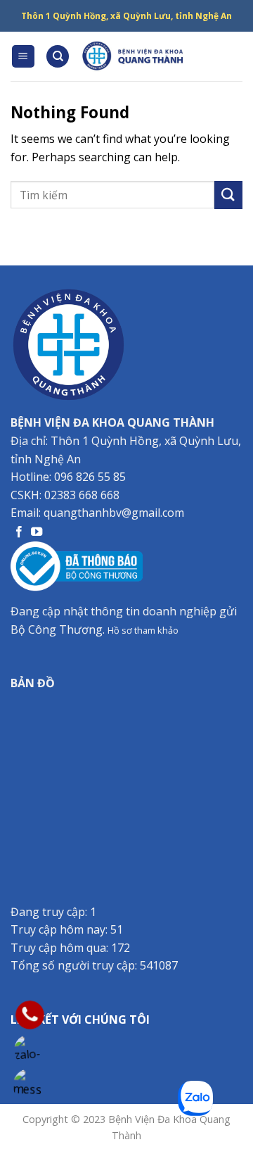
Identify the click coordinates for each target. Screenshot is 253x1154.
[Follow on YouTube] (36, 532)
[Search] (57, 56)
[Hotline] (30, 1015)
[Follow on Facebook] (19, 532)
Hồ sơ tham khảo (143, 630)
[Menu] (23, 56)
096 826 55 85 (90, 476)
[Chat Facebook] (30, 1085)
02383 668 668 (81, 495)
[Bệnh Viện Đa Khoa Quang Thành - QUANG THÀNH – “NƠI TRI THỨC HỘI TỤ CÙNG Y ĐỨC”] (133, 56)
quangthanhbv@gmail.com (114, 512)
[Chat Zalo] (30, 1050)
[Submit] (228, 194)
